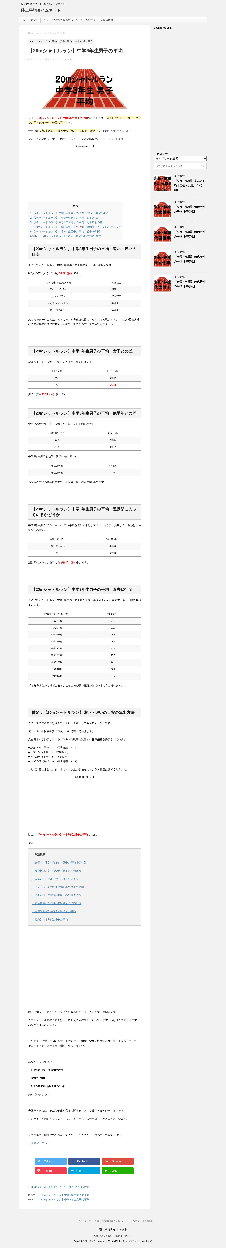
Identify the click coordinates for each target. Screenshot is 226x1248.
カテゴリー (161, 153)
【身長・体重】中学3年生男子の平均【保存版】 (60, 862)
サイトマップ (30, 20)
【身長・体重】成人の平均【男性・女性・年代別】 (189, 185)
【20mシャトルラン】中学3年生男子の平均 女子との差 (65, 217)
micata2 (148, 1241)
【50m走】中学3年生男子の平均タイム (55, 878)
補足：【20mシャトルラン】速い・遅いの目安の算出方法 (65, 236)
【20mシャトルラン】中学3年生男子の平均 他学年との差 (66, 222)
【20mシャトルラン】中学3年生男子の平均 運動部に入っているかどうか (75, 226)
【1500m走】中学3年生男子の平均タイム (56, 895)
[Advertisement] (84, 172)
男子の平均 (65, 1187)
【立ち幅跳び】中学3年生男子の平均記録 (56, 903)
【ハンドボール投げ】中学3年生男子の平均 (58, 886)
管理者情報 (107, 20)
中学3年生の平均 (81, 1187)
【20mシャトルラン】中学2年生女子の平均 (64, 1195)
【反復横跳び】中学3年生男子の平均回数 (56, 870)
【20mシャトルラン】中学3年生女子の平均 (64, 1199)
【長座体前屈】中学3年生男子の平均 (54, 911)
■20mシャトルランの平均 (44, 1187)
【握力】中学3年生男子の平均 (50, 919)
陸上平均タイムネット (41, 10)
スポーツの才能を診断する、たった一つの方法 (69, 20)
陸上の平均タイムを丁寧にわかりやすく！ (113, 1236)
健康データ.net (39, 1143)
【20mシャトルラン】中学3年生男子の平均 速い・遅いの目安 (69, 213)
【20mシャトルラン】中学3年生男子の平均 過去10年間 (65, 231)
